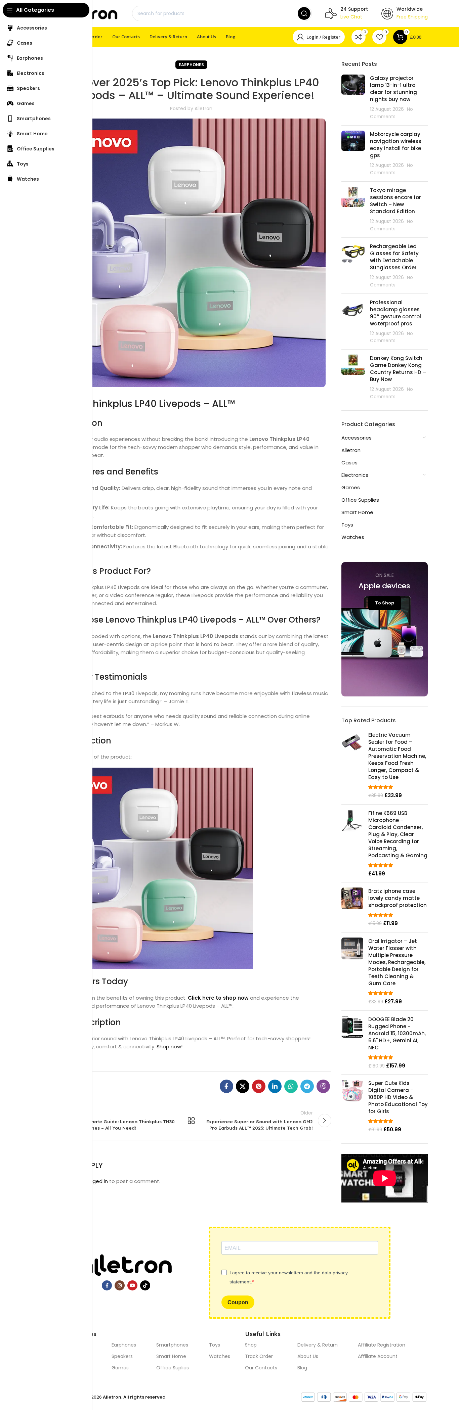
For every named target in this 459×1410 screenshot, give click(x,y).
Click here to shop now (218, 997)
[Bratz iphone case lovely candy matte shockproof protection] (352, 907)
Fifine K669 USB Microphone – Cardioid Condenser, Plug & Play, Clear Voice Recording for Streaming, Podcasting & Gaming (397, 834)
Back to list (191, 1120)
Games (350, 487)
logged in (96, 1181)
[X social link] (242, 1086)
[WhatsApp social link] (291, 1086)
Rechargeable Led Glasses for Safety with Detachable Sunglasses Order (394, 257)
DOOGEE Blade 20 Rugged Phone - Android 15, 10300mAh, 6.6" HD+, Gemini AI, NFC (397, 1033)
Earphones (191, 64)
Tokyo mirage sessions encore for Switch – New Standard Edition (395, 201)
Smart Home (357, 512)
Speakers (122, 1356)
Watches (352, 537)
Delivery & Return (317, 1344)
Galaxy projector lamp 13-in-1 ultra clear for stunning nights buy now (393, 89)
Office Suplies (172, 1367)
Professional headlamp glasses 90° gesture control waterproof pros (395, 313)
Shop (251, 1344)
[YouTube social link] (132, 1285)
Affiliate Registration (381, 1344)
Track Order (259, 1356)
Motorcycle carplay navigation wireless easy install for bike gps (395, 145)
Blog (302, 1367)
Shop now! (169, 1046)
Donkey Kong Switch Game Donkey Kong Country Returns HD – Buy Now (398, 369)
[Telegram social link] (307, 1086)
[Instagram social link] (120, 1285)
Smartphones (172, 1344)
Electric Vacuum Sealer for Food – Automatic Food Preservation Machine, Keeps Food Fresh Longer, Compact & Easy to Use (397, 756)
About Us (307, 1356)
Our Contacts (261, 1367)
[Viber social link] (323, 1086)
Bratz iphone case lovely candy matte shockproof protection (397, 898)
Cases (349, 462)
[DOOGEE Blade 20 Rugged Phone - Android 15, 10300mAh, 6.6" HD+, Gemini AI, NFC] (352, 1043)
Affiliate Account (378, 1356)
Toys (347, 524)
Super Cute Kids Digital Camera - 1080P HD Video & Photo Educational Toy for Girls (398, 1097)
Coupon (237, 1302)
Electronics (354, 475)
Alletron (351, 450)
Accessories (356, 437)
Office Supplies (360, 499)
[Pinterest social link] (258, 1086)
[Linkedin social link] (275, 1086)
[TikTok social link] (145, 1285)
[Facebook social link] (226, 1086)
